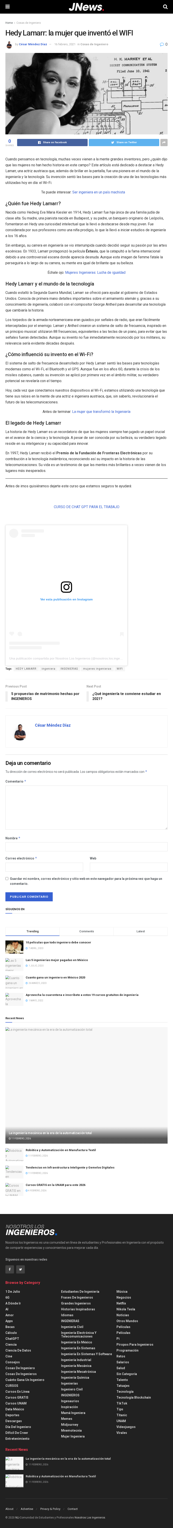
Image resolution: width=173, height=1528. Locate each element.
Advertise (27, 1509)
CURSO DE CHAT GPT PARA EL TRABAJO (86, 507)
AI (6, 1309)
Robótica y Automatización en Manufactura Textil (61, 1150)
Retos (120, 1356)
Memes (66, 1419)
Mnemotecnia (71, 1430)
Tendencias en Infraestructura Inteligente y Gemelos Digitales (70, 1167)
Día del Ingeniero (18, 1427)
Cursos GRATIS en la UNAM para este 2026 (55, 1185)
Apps (9, 1321)
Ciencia (11, 1344)
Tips (119, 1409)
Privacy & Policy (50, 1509)
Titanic (121, 1415)
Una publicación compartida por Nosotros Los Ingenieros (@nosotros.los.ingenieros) (69, 658)
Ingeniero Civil (72, 1389)
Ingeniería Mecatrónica (78, 1371)
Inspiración (69, 1407)
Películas (123, 1327)
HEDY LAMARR (26, 668)
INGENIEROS (70, 1395)
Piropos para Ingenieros (134, 1344)
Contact (73, 1509)
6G (7, 1297)
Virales (121, 1433)
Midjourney (69, 1424)
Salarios (122, 1362)
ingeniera (48, 668)
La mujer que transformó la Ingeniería (101, 411)
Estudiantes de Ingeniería (80, 1291)
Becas (10, 1327)
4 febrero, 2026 (37, 1190)
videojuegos (126, 1427)
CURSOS (11, 1386)
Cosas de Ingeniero (28, 22)
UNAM (121, 1421)
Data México (14, 1409)
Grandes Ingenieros (76, 1303)
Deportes (12, 1415)
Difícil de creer (16, 1433)
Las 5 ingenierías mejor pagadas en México (57, 960)
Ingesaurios (70, 1401)
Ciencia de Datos (18, 1350)
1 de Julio (12, 1291)
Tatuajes (123, 1386)
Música (121, 1291)
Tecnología (125, 1391)
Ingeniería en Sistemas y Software (86, 1354)
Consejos (12, 1362)
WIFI (120, 668)
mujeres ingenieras (97, 668)
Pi (118, 1338)
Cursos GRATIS (16, 1397)
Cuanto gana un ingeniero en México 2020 (55, 977)
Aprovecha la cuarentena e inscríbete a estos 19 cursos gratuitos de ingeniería (82, 995)
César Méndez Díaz (33, 44)
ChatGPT (12, 1338)
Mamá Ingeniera (73, 1413)
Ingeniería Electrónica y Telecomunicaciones (78, 1334)
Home (9, 22)
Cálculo (11, 1333)
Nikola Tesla (125, 1309)
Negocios (123, 1297)
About (9, 1509)
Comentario (15, 781)
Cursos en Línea (17, 1391)
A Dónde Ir (13, 1303)
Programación (127, 1350)
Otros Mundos (127, 1321)
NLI (17, 1517)
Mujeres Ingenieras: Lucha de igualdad (95, 272)
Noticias (122, 1315)
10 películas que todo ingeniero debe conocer (58, 942)
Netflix (121, 1303)
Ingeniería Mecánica (76, 1366)
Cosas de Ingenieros (21, 1374)
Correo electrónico (21, 858)
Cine (8, 1356)
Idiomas (67, 1315)
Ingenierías (69, 1383)
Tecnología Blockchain (133, 1397)
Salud (120, 1368)
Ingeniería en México (76, 1342)
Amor (9, 1315)
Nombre (12, 838)
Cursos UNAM (16, 1403)
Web (93, 858)
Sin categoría (126, 1374)
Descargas (13, 1421)
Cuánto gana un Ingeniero (24, 1380)
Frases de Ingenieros (77, 1297)
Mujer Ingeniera (73, 1436)
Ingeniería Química (75, 1377)
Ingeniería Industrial (76, 1360)
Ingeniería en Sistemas (78, 1348)
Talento (122, 1380)
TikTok (121, 1403)
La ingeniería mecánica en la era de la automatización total (50, 1133)
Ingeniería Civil (72, 1327)
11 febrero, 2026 (21, 1138)
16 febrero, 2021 (64, 44)
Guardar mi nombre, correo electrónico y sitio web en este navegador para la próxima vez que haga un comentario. (86, 881)
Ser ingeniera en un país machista (98, 192)
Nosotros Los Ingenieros (90, 1517)
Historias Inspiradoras (78, 1309)
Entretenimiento (17, 1438)
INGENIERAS (69, 668)
